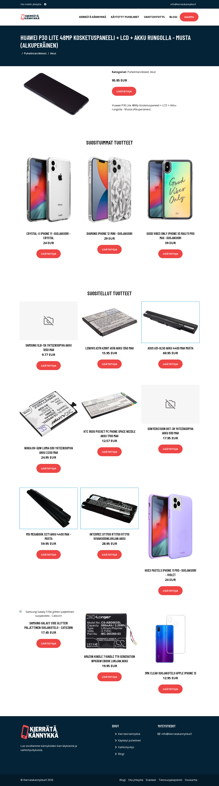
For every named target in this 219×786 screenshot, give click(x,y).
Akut (53, 53)
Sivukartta (191, 780)
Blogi (173, 17)
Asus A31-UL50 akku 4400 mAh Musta (170, 348)
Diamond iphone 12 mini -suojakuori (109, 233)
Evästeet (151, 780)
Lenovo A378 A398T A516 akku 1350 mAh (109, 348)
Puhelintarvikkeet (35, 53)
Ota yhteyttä (135, 780)
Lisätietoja (124, 91)
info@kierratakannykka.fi (183, 4)
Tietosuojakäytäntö (170, 780)
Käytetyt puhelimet (125, 17)
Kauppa (189, 17)
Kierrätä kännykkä (92, 17)
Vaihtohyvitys (154, 17)
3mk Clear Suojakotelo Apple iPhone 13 (170, 673)
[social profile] (45, 4)
